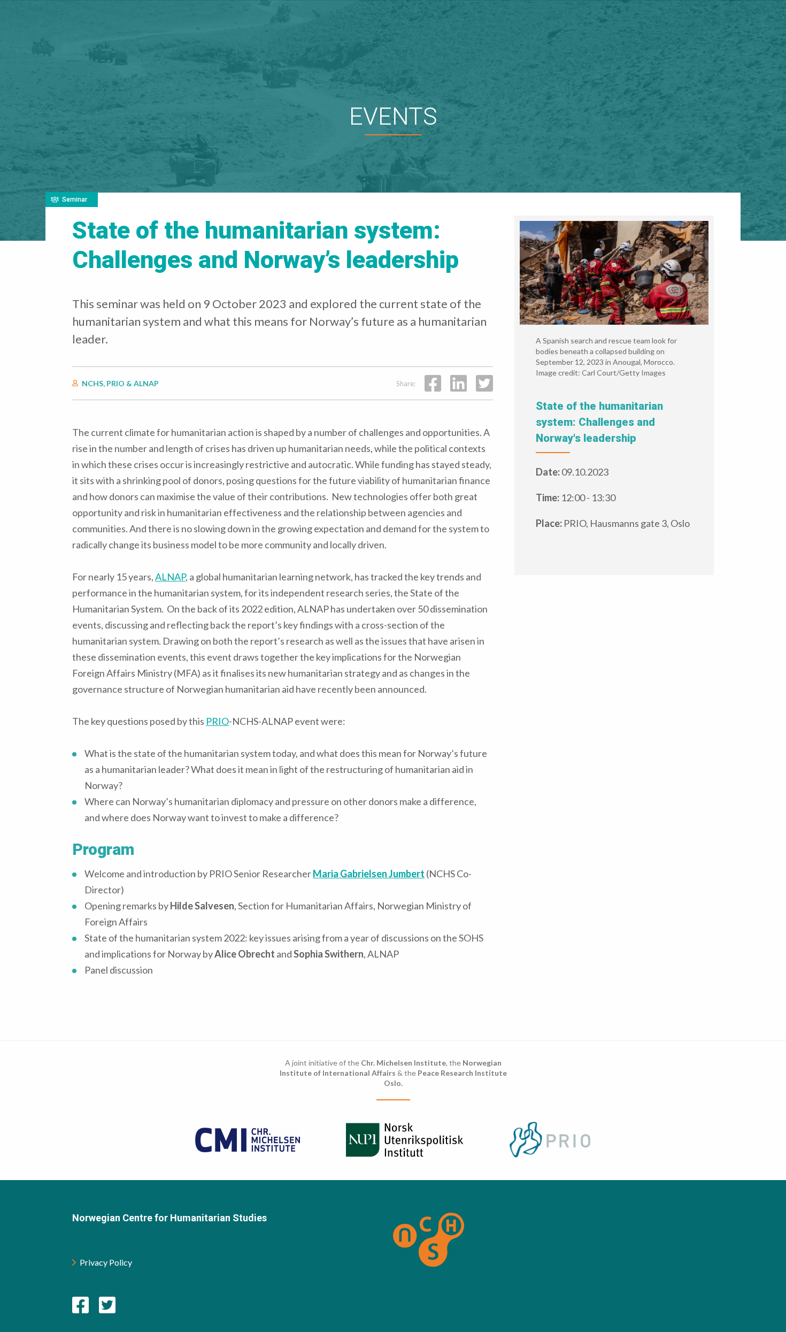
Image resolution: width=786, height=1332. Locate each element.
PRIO (217, 721)
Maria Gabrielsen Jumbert (369, 873)
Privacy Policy (106, 1262)
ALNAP (170, 577)
